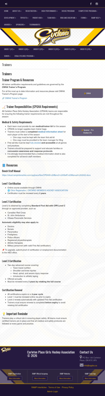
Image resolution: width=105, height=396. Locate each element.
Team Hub (51, 17)
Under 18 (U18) (85, 49)
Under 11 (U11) (38, 49)
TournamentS (34, 24)
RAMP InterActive (39, 387)
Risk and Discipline (67, 17)
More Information (14, 378)
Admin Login (52, 391)
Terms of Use (54, 387)
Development (9, 17)
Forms (83, 17)
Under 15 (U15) (69, 49)
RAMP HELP (95, 17)
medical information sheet (50, 131)
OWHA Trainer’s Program (16, 98)
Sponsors (20, 24)
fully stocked (35, 142)
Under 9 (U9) (23, 49)
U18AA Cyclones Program (23, 56)
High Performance (48, 10)
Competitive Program (87, 10)
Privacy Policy (68, 387)
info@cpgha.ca (90, 365)
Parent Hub (37, 17)
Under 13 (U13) (53, 49)
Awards (7, 24)
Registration (31, 10)
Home (6, 10)
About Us (16, 10)
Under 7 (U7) (8, 49)
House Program (68, 10)
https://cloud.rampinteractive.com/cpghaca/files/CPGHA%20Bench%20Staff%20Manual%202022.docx (46, 175)
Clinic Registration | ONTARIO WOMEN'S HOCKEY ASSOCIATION (39, 190)
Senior (6, 56)
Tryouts (23, 17)
